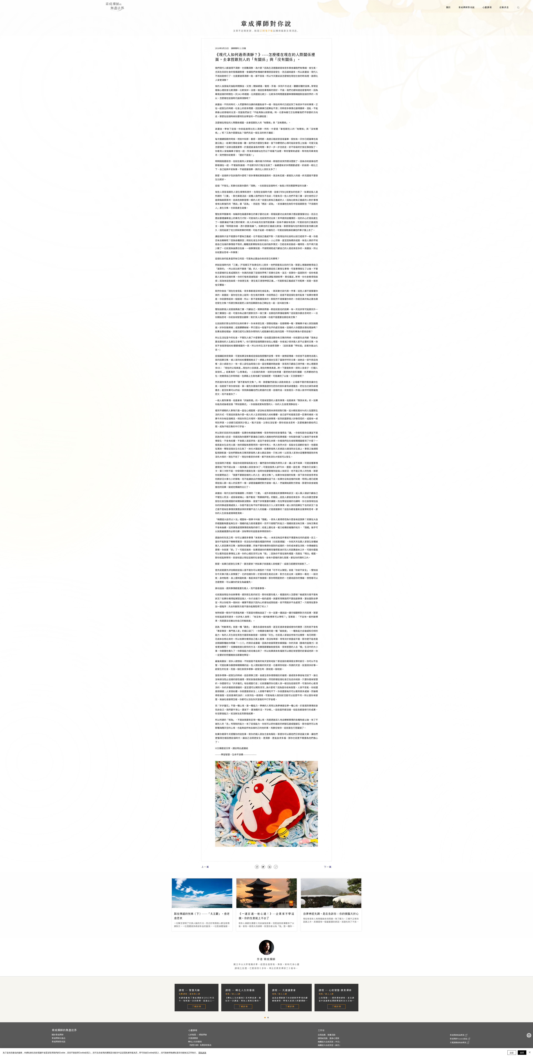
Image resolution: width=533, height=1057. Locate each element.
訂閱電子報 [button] (266, 31)
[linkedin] (269, 867)
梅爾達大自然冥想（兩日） (329, 1045)
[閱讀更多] (266, 957)
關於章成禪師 (57, 1035)
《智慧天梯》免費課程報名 (200, 1045)
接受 (522, 1052)
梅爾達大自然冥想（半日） (329, 1042)
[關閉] (529, 1052)
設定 (512, 1052)
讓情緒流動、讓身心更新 (328, 1038)
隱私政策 (202, 1052)
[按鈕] (202, 904)
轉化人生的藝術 (195, 1042)
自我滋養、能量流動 (326, 1035)
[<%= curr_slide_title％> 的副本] (265, 1017)
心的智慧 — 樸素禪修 (197, 1035)
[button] (448, 7)
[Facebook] (257, 867)
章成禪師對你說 (58, 1042)
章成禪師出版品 (58, 1038)
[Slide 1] (268, 1017)
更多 (298, 971)
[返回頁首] (529, 1035)
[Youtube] (276, 867)
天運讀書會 (193, 1038)
